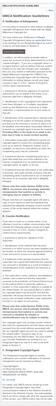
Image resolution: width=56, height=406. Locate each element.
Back (51, 10)
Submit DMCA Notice (14, 51)
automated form (43, 40)
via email (10, 379)
